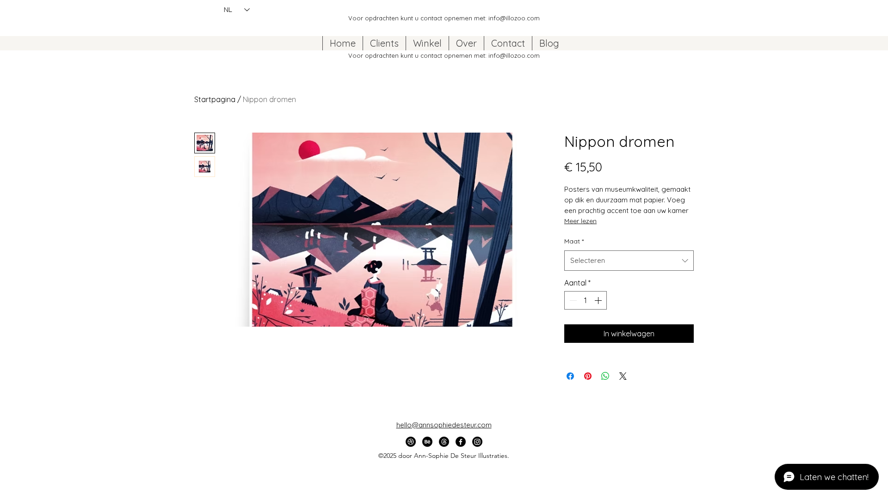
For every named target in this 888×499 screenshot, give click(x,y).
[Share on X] (623, 376)
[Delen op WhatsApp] (605, 376)
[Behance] (427, 442)
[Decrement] (572, 300)
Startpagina (214, 99)
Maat (574, 241)
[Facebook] (461, 442)
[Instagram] (477, 442)
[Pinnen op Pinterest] (587, 376)
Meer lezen (580, 221)
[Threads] (444, 442)
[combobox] (629, 260)
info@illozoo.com (514, 18)
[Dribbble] (411, 442)
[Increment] (598, 300)
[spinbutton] (585, 300)
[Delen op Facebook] (570, 376)
